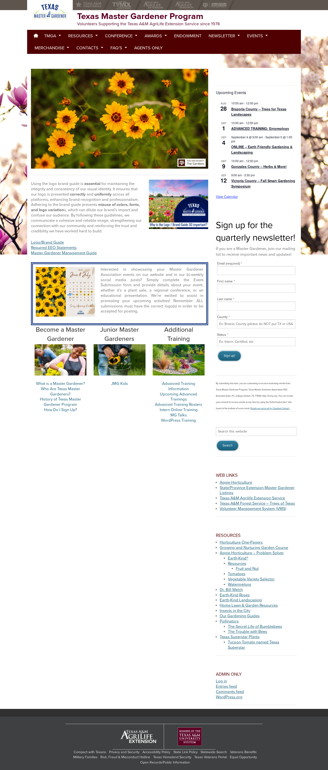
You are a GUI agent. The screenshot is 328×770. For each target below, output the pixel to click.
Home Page (36, 36)
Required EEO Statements (54, 247)
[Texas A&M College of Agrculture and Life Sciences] (216, 5)
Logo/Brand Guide (47, 242)
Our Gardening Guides (240, 616)
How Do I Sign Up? (60, 409)
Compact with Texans (90, 752)
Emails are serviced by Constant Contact (270, 408)
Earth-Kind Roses (235, 595)
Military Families (85, 757)
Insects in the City (235, 610)
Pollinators (229, 621)
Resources (80, 35)
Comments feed (230, 691)
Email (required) (229, 263)
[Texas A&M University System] (189, 737)
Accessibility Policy (156, 752)
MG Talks (178, 415)
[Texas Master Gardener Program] (50, 11)
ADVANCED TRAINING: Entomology (260, 128)
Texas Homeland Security (172, 757)
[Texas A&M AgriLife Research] (185, 5)
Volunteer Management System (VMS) (253, 508)
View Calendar (227, 196)
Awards (153, 35)
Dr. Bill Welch (231, 589)
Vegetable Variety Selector (251, 579)
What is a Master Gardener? (60, 383)
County (223, 317)
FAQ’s (116, 48)
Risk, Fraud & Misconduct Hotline (125, 757)
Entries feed (226, 686)
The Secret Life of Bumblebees (255, 626)
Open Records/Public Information (165, 762)
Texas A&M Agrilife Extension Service (252, 498)
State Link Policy (185, 752)
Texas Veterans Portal (210, 757)
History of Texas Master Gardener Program (60, 402)
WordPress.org (229, 697)
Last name (225, 299)
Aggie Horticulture (236, 482)
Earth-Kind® (238, 558)
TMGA (50, 35)
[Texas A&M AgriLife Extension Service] (154, 5)
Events (255, 35)
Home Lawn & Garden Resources (249, 605)
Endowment (187, 35)
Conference (119, 35)
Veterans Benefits (243, 752)
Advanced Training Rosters (178, 404)
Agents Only (148, 48)
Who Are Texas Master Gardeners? (60, 392)
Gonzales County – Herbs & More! (259, 166)
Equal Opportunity (243, 757)
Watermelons (239, 584)
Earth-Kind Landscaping (241, 600)
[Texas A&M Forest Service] (92, 5)
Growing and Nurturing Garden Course (254, 547)
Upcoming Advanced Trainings (178, 397)
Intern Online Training (179, 409)
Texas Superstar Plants (240, 637)
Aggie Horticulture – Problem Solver (252, 553)
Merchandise (49, 48)
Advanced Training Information (178, 386)
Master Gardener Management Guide (64, 253)
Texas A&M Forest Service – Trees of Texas (257, 503)
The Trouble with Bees (247, 631)
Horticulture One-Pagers (241, 542)
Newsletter (222, 35)
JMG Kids (119, 383)
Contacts (87, 48)
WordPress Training (178, 420)
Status (222, 335)
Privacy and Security (124, 752)
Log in (221, 681)
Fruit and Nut (247, 568)
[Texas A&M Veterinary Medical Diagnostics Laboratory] (123, 5)
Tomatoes (236, 574)
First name (226, 281)
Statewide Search (213, 752)
